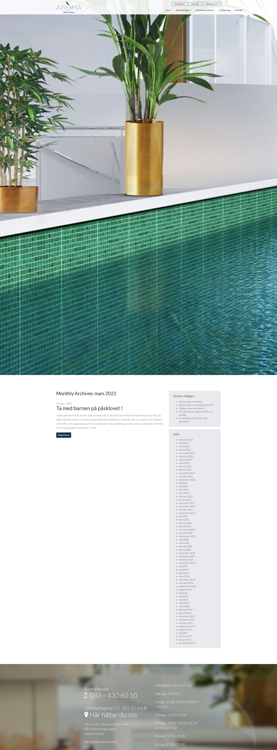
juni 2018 (183, 596)
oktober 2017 (186, 623)
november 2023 (187, 453)
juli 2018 (183, 593)
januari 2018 (185, 612)
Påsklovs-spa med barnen (191, 408)
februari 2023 (185, 466)
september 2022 (187, 479)
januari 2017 (185, 639)
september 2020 (187, 536)
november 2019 (187, 556)
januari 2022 (185, 499)
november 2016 (187, 643)
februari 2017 (185, 636)
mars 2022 (184, 493)
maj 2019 (183, 569)
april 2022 (184, 489)
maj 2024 (183, 443)
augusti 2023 (185, 459)
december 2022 (187, 473)
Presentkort (179, 4)
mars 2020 (184, 542)
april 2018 (184, 603)
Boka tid (195, 4)
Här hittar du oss (112, 715)
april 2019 (184, 573)
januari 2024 (185, 449)
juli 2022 (183, 483)
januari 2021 (185, 526)
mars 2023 (184, 463)
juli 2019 (183, 566)
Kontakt (239, 10)
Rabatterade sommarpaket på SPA (196, 405)
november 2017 (187, 619)
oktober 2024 (186, 439)
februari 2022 (185, 496)
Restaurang (224, 10)
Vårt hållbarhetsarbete (100, 742)
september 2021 (187, 513)
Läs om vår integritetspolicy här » (107, 724)
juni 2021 (183, 516)
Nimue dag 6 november (190, 401)
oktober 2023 (186, 456)
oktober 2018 (186, 583)
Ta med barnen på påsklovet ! (89, 408)
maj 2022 (183, 486)
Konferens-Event (204, 10)
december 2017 (187, 616)
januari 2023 (185, 469)
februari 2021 (185, 523)
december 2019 (187, 553)
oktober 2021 (186, 509)
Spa (168, 10)
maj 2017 (183, 632)
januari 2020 (185, 549)
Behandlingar (183, 10)
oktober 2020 (186, 533)
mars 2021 (184, 519)
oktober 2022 (186, 476)
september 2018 (187, 586)
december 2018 (187, 579)
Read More (63, 435)
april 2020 (184, 539)
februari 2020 (185, 546)
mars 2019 (184, 576)
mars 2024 (184, 446)
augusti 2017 (185, 629)
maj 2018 (183, 599)
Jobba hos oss (212, 4)
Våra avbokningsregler (100, 729)
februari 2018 (185, 609)
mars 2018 (184, 606)
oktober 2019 (186, 559)
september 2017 (187, 626)
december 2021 (187, 503)
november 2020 (187, 529)
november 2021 (187, 506)
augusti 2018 (185, 589)
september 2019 (187, 562)
